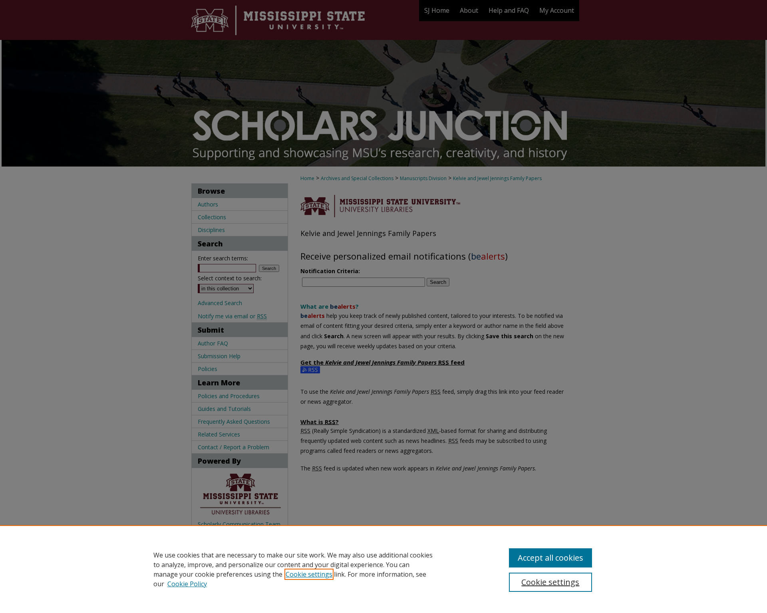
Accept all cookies (550, 557)
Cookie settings (309, 574)
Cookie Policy (187, 583)
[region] (383, 569)
